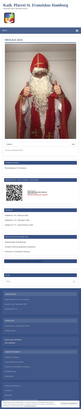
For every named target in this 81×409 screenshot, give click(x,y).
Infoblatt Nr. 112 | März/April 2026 (17, 220)
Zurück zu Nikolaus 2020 (14, 150)
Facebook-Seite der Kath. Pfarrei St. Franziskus (23, 261)
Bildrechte (8, 395)
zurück (9, 144)
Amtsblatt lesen (10, 371)
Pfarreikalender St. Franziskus (15, 168)
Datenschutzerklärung (12, 386)
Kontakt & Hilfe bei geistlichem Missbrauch (20, 247)
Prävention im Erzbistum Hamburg (17, 251)
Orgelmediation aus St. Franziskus (17, 299)
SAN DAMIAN (9, 343)
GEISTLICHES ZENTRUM (13, 340)
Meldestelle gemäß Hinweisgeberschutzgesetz (21, 400)
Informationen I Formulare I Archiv (17, 326)
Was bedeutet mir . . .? (13, 309)
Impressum (8, 390)
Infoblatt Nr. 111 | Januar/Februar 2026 (19, 225)
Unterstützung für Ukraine (14, 362)
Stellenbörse (9, 376)
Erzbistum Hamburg (12, 357)
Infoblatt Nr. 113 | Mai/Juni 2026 (16, 215)
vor (73, 144)
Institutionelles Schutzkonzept (15, 242)
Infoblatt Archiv (10, 330)
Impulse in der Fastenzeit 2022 (16, 304)
